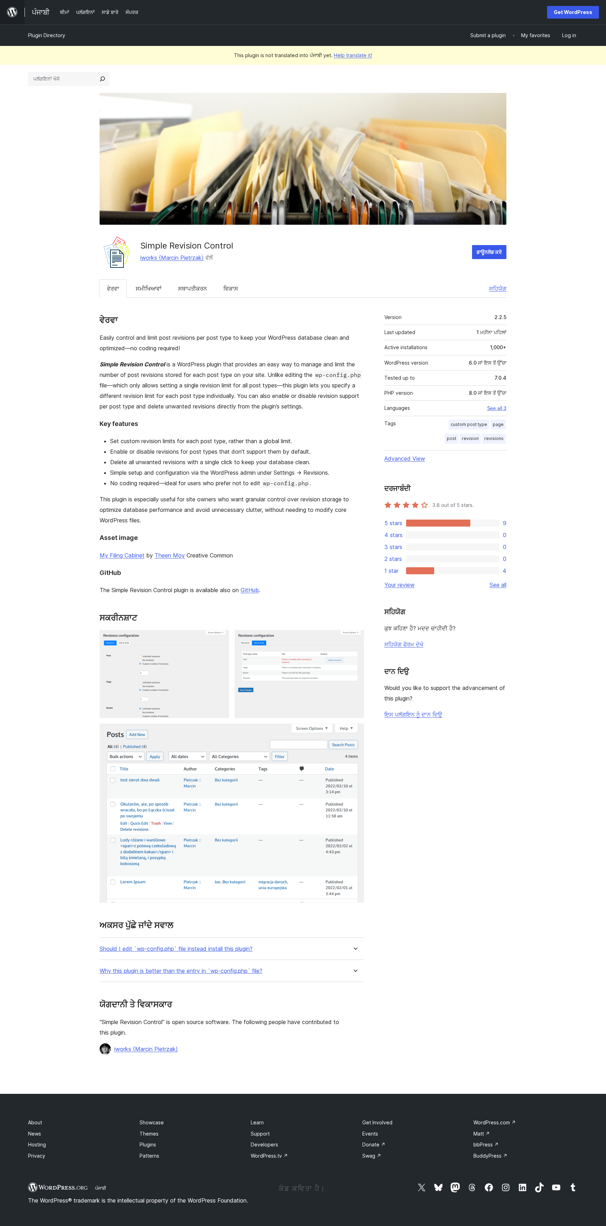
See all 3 (496, 408)
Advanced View (404, 458)
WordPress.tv (269, 1156)
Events (370, 1134)
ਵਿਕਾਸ (230, 288)
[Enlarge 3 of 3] (354, 733)
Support (260, 1134)
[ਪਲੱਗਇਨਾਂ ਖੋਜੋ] (102, 79)
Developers (264, 1144)
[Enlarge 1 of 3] (219, 639)
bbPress (486, 1144)
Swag (371, 1156)
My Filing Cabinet (122, 555)
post (451, 438)
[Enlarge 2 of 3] (354, 639)
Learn (257, 1122)
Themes (149, 1134)
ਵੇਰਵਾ (113, 288)
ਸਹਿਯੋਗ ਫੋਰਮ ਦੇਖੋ (403, 644)
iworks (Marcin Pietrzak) (172, 257)
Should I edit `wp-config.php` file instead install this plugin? (176, 949)
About (35, 1122)
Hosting (37, 1144)
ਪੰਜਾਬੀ (100, 1188)
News (34, 1134)
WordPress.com (494, 1122)
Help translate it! (353, 55)
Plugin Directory (46, 35)
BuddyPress (490, 1156)
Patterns (149, 1156)
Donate (373, 1144)
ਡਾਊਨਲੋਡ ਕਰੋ (489, 252)
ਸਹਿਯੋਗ (497, 288)
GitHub (250, 590)
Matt (481, 1134)
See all (498, 584)
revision (470, 438)
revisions (494, 438)
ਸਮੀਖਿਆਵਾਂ (149, 288)
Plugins (148, 1144)
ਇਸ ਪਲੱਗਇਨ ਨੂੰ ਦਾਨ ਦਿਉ (413, 714)
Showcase (152, 1122)
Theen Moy (170, 555)
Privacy (36, 1156)
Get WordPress (573, 12)
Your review (399, 584)
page (498, 424)
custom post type (469, 424)
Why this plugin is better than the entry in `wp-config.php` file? (181, 971)
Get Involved (377, 1122)
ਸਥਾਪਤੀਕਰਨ (192, 288)
